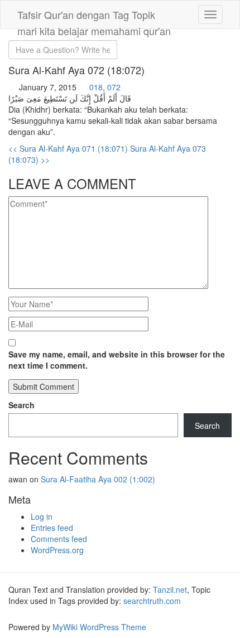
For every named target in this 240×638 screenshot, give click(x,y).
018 (96, 87)
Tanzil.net (170, 589)
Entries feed (52, 527)
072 (114, 87)
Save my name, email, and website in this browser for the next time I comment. (116, 360)
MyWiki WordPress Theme (99, 626)
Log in (41, 516)
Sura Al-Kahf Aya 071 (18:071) (68, 148)
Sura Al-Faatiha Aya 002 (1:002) (98, 479)
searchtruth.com (152, 600)
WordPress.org (57, 549)
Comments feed (59, 538)
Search (21, 404)
